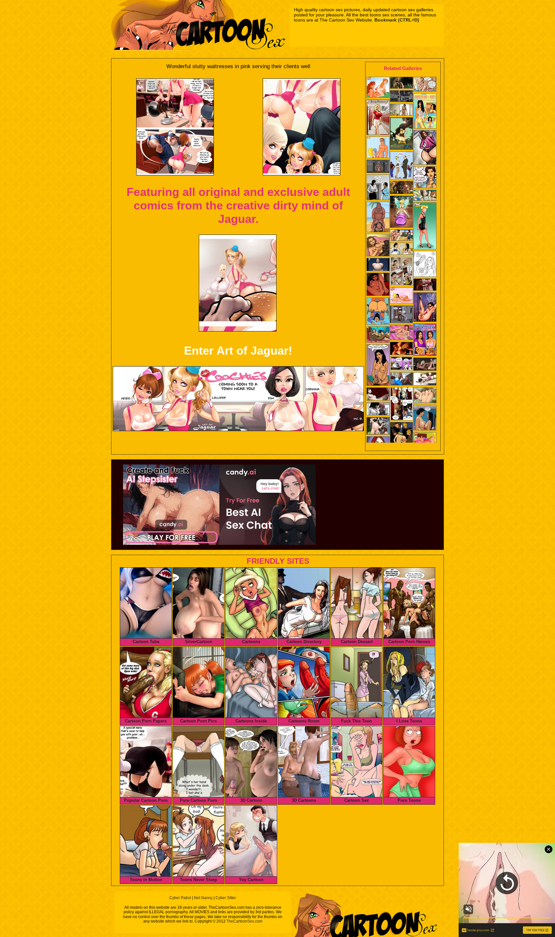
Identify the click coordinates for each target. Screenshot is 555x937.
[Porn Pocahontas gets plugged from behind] (424, 441)
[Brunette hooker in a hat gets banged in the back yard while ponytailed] (401, 235)
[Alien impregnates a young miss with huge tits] (378, 265)
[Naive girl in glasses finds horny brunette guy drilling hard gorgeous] (401, 364)
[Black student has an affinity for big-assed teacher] (378, 311)
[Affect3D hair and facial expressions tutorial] (378, 167)
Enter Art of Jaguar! (238, 350)
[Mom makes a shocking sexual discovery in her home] (378, 335)
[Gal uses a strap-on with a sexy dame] (378, 187)
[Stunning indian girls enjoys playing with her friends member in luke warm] (424, 111)
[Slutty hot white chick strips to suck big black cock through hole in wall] (401, 271)
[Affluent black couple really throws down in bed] (424, 285)
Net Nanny (203, 898)
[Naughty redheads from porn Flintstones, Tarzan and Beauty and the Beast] (378, 88)
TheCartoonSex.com (244, 921)
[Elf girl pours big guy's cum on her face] (378, 426)
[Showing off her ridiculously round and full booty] (424, 148)
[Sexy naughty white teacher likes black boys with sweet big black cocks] (401, 166)
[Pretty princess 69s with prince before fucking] (424, 365)
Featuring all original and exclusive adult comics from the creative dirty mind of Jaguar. (238, 205)
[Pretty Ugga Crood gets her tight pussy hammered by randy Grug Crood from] (424, 395)
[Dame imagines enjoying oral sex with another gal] (424, 178)
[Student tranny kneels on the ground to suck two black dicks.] (424, 307)
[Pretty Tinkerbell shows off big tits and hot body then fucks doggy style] (401, 212)
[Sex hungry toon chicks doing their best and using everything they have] (378, 148)
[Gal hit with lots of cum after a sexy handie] (378, 365)
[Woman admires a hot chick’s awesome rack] (401, 249)
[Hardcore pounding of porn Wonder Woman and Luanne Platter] (401, 296)
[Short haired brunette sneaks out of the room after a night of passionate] (401, 404)
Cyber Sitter (226, 898)
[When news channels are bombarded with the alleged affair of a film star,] (424, 340)
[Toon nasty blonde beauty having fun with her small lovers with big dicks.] (401, 134)
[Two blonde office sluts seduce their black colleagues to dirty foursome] (401, 379)
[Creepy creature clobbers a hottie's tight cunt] (401, 314)
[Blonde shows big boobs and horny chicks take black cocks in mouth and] (378, 117)
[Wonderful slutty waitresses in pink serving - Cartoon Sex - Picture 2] (301, 126)
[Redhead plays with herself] (401, 110)
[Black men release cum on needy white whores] (401, 333)
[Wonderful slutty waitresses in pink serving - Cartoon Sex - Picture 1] (175, 126)
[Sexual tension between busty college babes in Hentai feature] (378, 409)
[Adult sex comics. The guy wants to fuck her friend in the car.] (424, 196)
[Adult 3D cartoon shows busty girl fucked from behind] (378, 394)
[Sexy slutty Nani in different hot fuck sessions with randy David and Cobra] (378, 218)
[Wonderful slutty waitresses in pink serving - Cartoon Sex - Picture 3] (238, 282)
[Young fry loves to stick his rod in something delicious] (424, 226)
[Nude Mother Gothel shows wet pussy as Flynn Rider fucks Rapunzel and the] (378, 285)
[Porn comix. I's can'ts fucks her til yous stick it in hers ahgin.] (424, 85)
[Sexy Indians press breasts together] (424, 418)
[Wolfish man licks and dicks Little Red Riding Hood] (401, 188)
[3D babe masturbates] (401, 96)
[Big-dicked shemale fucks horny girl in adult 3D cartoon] (424, 379)
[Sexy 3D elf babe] (401, 83)
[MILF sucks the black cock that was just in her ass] (424, 264)
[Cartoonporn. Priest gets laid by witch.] (401, 438)
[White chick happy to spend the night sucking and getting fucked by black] (378, 246)
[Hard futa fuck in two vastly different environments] (401, 349)
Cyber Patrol (180, 898)
